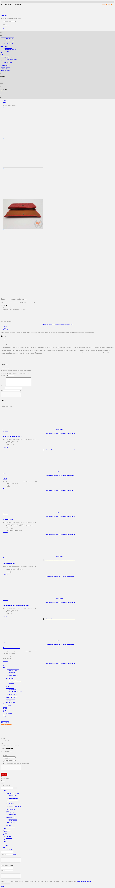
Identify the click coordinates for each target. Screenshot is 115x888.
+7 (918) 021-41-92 (17, 4)
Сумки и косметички (5, 65)
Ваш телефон (6, 758)
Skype (3, 2)
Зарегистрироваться (7, 849)
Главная (5, 665)
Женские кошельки (8, 63)
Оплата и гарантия (7, 711)
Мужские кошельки (8, 62)
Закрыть (2, 886)
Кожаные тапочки (8, 57)
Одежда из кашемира (6, 52)
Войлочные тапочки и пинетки (10, 59)
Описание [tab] (5, 326)
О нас (4, 703)
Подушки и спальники (8, 43)
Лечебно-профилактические (10, 49)
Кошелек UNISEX (8, 519)
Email (2, 390)
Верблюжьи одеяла (8, 38)
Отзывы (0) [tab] (5, 329)
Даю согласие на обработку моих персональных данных (17, 763)
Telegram (7, 2)
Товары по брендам (5, 70)
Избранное (5, 845)
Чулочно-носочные (8, 48)
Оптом (4, 710)
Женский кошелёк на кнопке (12, 436)
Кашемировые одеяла (9, 41)
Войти (4, 843)
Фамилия (3, 388)
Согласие (5, 761)
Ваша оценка (4, 375)
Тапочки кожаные (9, 563)
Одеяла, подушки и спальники (7, 37)
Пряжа (2, 54)
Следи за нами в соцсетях (6, 751)
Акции (4, 716)
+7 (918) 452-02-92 (7, 4)
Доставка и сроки (7, 705)
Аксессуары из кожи (5, 67)
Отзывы (5, 707)
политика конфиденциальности (84, 881)
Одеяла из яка (7, 40)
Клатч (5, 479)
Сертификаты (4, 90)
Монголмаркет (4, 15)
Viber (5, 2)
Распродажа (4, 68)
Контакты (5, 708)
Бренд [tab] (4, 328)
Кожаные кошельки (5, 60)
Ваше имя (5, 755)
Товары (5, 667)
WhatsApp (1, 2)
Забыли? (15, 854)
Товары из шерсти (5, 46)
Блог (4, 714)
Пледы (2, 44)
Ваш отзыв (3, 385)
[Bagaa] (4, 319)
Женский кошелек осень (11, 648)
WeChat (9, 2)
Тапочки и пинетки (5, 56)
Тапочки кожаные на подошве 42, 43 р (16, 605)
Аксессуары (6, 51)
